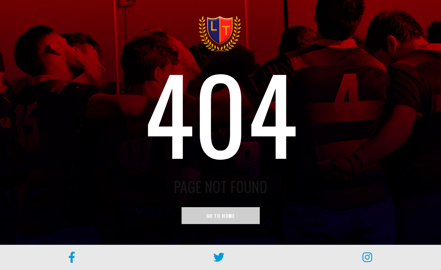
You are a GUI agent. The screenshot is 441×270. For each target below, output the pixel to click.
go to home (220, 215)
